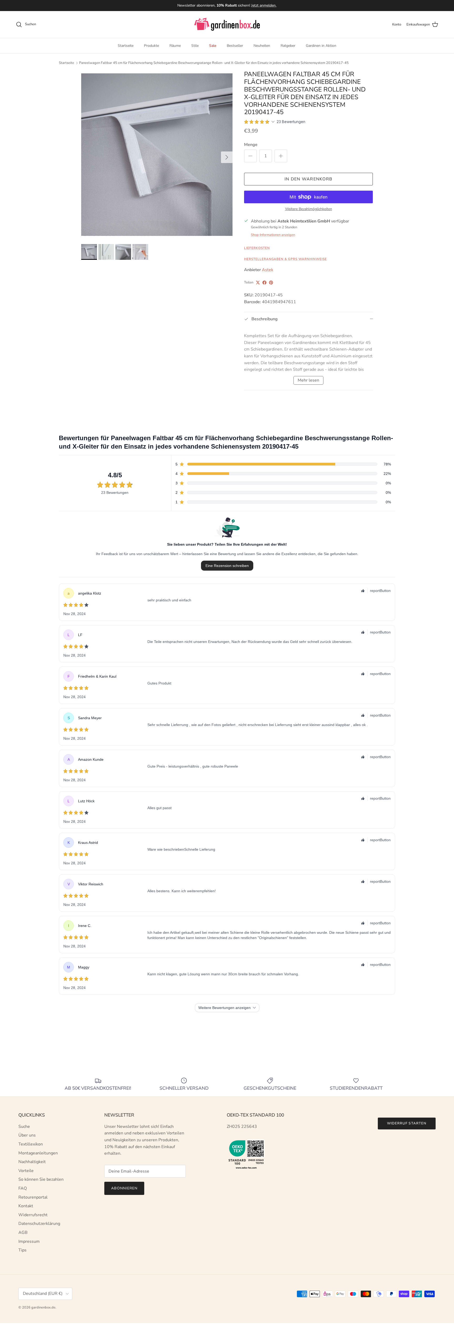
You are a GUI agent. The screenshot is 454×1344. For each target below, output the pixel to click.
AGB (23, 1232)
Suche (24, 1126)
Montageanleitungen (38, 1153)
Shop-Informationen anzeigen (273, 234)
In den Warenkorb (308, 179)
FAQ (22, 1188)
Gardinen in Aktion (321, 45)
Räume (175, 45)
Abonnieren (124, 1188)
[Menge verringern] (250, 156)
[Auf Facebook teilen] (264, 283)
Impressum (29, 1241)
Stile (195, 45)
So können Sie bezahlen (41, 1179)
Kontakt (25, 1206)
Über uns (27, 1135)
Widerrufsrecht (33, 1215)
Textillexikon (30, 1144)
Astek (267, 270)
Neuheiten (262, 45)
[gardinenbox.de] (227, 24)
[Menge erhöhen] (281, 156)
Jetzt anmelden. (263, 5)
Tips (22, 1250)
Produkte (151, 45)
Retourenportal (33, 1197)
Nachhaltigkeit (32, 1162)
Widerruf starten (406, 1123)
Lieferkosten (257, 248)
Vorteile (26, 1171)
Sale (212, 45)
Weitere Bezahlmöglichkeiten (308, 209)
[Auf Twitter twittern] (258, 283)
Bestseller (235, 45)
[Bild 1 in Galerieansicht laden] (157, 154)
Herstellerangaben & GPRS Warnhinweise (285, 259)
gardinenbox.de (43, 1307)
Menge (250, 145)
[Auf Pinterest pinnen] (271, 283)
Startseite (125, 45)
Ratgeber (288, 45)
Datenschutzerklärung (39, 1223)
